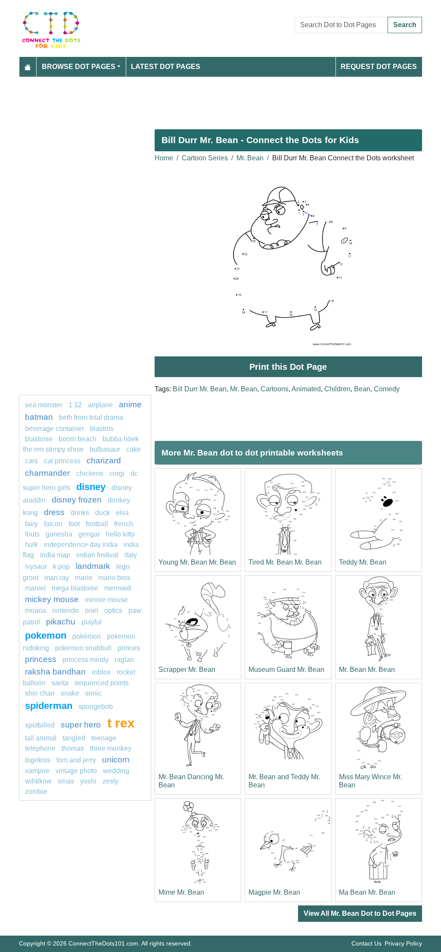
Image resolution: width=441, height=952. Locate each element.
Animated (306, 389)
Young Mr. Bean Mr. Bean (197, 562)
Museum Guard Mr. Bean (286, 669)
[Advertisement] (220, 99)
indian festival (97, 555)
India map (55, 555)
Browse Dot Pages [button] (78, 66)
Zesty (110, 781)
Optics (113, 610)
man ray (56, 577)
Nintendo (65, 610)
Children (337, 389)
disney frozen (77, 499)
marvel (35, 588)
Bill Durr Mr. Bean (200, 389)
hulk (31, 544)
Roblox (101, 672)
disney (91, 486)
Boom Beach (77, 439)
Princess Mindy (85, 659)
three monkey (110, 748)
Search (404, 24)
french (123, 524)
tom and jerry (76, 760)
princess (40, 659)
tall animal (40, 738)
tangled (73, 738)
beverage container (54, 428)
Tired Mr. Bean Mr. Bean (285, 562)
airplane (100, 405)
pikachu (60, 621)
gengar (89, 534)
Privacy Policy (403, 943)
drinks (80, 512)
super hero (82, 724)
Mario (83, 577)
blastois (102, 428)
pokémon (86, 636)
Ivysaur (36, 566)
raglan (124, 659)
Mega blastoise (75, 588)
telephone (40, 748)
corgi (116, 473)
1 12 (75, 405)
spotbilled (40, 725)
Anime (130, 404)
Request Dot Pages (379, 66)
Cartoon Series (205, 158)
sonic (93, 693)
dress (54, 512)
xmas (66, 781)
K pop (61, 566)
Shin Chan (40, 693)
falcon (53, 524)
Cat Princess (62, 461)
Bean (362, 389)
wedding (116, 770)
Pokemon (45, 635)
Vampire (37, 770)
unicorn (116, 759)
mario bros (114, 577)
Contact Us (366, 943)
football (97, 524)
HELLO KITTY (120, 534)
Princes (129, 648)
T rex (121, 722)
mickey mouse (52, 599)
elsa (122, 512)
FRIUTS (32, 534)
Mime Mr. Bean (181, 892)
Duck (102, 512)
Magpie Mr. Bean (274, 892)
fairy (31, 524)
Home (164, 158)
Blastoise (39, 439)
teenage (103, 738)
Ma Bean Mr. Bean (367, 892)
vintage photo (76, 770)
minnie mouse (106, 599)
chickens (89, 473)
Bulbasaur (105, 449)
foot (74, 524)
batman (39, 416)
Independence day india (81, 544)
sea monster (44, 405)
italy (130, 555)
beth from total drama (91, 417)
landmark (93, 566)
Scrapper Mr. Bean (186, 669)
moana (35, 610)
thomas (73, 748)
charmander (48, 473)
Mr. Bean (250, 158)
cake (133, 449)
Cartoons (275, 389)
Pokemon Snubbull (83, 648)
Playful (91, 622)
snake (70, 693)
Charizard (104, 460)
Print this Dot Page (288, 366)
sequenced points (102, 683)
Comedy (387, 389)
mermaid (117, 588)
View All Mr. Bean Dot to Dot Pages (360, 913)
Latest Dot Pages (165, 66)
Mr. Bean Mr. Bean (367, 669)
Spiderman (48, 705)
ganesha (59, 534)
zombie (36, 791)
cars (31, 461)
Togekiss (37, 760)
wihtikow (38, 781)
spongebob (95, 706)
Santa (60, 683)
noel (91, 610)
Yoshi (88, 781)
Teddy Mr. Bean (362, 562)
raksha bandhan (55, 671)
